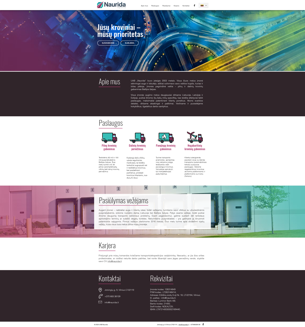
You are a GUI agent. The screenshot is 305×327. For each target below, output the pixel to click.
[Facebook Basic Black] (194, 5)
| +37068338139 (194, 324)
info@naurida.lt (115, 261)
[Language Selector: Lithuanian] (203, 5)
